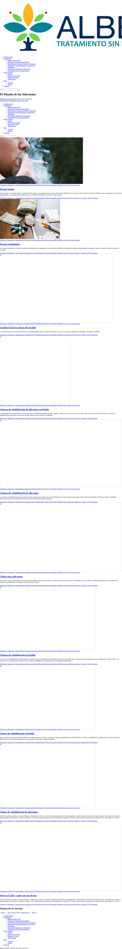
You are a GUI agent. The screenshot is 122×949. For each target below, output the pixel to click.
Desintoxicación (29, 185)
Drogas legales (7, 189)
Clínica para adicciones (11, 576)
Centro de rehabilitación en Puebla (17, 733)
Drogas (47, 185)
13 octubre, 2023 (85, 198)
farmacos (77, 185)
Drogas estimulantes (10, 244)
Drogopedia (53, 185)
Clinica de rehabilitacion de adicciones (19, 812)
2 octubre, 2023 (85, 904)
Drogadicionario (40, 185)
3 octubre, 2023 (85, 502)
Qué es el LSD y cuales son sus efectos (18, 895)
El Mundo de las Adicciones (65, 185)
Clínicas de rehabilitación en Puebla (17, 655)
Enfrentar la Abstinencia (7, 185)
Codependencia (19, 185)
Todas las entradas (9, 99)
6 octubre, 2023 (85, 335)
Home (2, 99)
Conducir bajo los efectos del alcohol (18, 327)
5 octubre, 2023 (85, 418)
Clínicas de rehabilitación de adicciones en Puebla (24, 409)
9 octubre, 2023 (85, 253)
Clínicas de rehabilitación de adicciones (19, 493)
